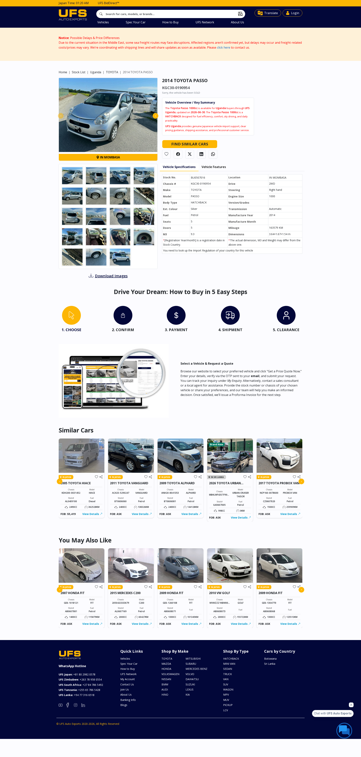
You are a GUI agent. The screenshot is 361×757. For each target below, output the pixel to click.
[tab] (71, 319)
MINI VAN (229, 663)
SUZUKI (190, 684)
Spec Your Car (136, 22)
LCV (225, 710)
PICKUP (228, 705)
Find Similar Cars (189, 144)
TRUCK (227, 674)
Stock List (78, 72)
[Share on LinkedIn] (201, 154)
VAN (225, 679)
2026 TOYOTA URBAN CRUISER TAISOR (225, 485)
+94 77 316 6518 (76, 695)
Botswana (270, 658)
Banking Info (128, 700)
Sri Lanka (269, 663)
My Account (127, 679)
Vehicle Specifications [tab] (179, 167)
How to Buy (170, 22)
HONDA (166, 669)
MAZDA (166, 663)
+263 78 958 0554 (80, 679)
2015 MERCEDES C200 (125, 593)
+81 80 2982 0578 (77, 674)
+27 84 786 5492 (81, 685)
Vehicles (103, 22)
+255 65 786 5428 (79, 690)
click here (223, 47)
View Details (91, 514)
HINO (165, 694)
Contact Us (127, 684)
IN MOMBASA (109, 157)
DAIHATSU (192, 679)
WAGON (228, 689)
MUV (226, 700)
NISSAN (166, 679)
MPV (226, 694)
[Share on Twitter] (189, 154)
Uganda (95, 72)
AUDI (165, 689)
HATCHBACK (231, 658)
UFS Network (205, 22)
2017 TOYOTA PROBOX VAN (279, 483)
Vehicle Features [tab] (214, 167)
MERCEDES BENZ (196, 669)
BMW (165, 684)
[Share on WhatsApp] (213, 154)
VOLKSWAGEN (170, 674)
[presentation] (61, 116)
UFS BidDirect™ (108, 3)
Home (63, 72)
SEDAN (227, 669)
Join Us (124, 689)
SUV (225, 684)
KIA (188, 694)
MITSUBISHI (193, 658)
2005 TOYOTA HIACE (76, 483)
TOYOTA (112, 72)
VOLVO (190, 674)
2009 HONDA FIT (171, 593)
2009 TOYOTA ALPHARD (177, 483)
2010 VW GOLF (219, 593)
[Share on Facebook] (178, 154)
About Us (237, 22)
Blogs (123, 705)
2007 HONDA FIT (73, 593)
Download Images (111, 275)
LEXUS (189, 689)
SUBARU (191, 663)
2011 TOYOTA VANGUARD (129, 483)
